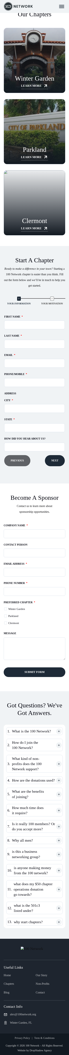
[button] (34, 731)
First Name (12, 316)
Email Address (14, 563)
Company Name (14, 525)
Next (54, 460)
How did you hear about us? (24, 438)
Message (10, 633)
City (7, 400)
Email (8, 355)
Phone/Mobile (14, 374)
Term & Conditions (44, 1038)
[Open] (61, 6)
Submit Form (34, 672)
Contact (40, 992)
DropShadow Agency (41, 1050)
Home (7, 975)
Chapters (9, 983)
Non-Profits (42, 983)
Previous (17, 460)
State (8, 419)
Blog (6, 992)
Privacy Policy (22, 1038)
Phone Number (14, 583)
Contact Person (15, 544)
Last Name (11, 335)
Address (10, 393)
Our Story (41, 975)
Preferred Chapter (18, 602)
